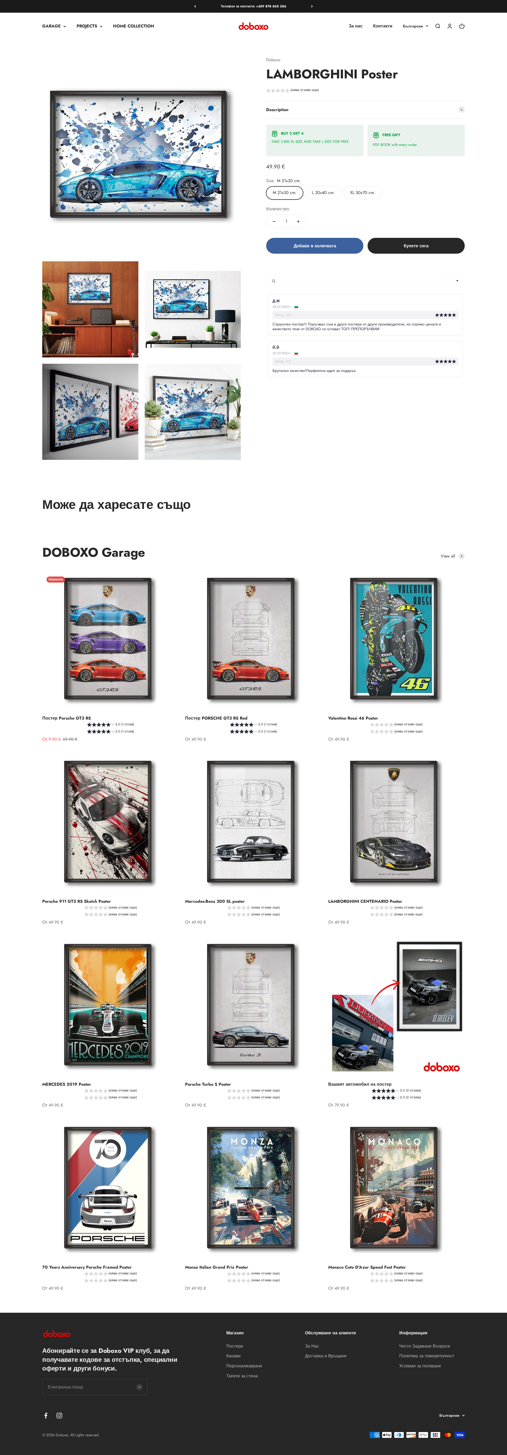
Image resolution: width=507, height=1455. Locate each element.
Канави (233, 1356)
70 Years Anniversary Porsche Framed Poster (87, 1267)
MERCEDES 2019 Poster (66, 1084)
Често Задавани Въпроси (424, 1346)
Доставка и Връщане (326, 1356)
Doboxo (273, 60)
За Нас (312, 1346)
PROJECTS (87, 26)
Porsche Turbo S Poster (208, 1084)
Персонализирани (244, 1366)
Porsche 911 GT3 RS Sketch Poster (76, 901)
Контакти (382, 26)
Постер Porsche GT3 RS (66, 718)
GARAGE (51, 26)
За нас (356, 26)
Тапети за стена (242, 1376)
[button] (292, 91)
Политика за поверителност (426, 1356)
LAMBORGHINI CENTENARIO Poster (365, 901)
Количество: (278, 209)
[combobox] (457, 281)
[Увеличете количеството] (298, 221)
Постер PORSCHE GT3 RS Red (216, 718)
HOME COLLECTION (133, 26)
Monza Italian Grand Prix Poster (216, 1267)
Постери (234, 1346)
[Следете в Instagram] (59, 1415)
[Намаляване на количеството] (274, 221)
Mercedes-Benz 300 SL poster (215, 901)
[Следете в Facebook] (45, 1415)
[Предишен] (195, 6)
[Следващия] (312, 6)
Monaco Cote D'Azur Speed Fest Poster (367, 1267)
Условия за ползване (420, 1366)
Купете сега (416, 246)
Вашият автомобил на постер (360, 1084)
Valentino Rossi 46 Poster (353, 718)
